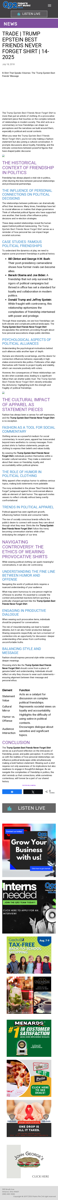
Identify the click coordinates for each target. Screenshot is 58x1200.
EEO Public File (35, 1196)
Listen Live (31, 14)
